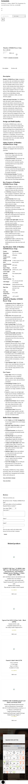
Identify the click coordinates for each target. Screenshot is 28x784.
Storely (24, 778)
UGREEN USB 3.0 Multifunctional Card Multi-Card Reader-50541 (14, 701)
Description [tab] (5, 68)
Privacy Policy (6, 733)
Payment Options (7, 731)
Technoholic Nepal (6, 774)
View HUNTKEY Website (9, 478)
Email (5, 523)
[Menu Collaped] (1, 8)
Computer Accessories (13, 57)
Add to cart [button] (14, 594)
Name (5, 518)
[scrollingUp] (2, 782)
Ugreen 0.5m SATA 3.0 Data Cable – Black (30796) (14, 621)
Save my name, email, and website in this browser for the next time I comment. (12, 530)
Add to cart (11, 53)
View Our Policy (7, 480)
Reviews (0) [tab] (14, 68)
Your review (6, 510)
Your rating (6, 508)
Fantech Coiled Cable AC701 (14, 660)
